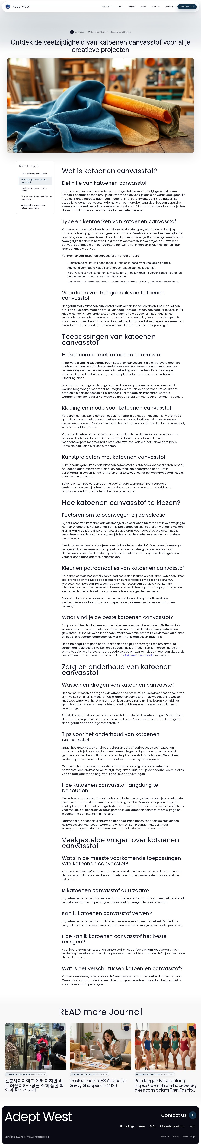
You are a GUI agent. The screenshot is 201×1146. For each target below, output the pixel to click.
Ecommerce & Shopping (121, 32)
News (142, 1126)
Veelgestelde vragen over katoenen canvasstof (33, 206)
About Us (165, 1136)
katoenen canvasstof (138, 655)
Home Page (127, 1126)
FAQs (153, 1126)
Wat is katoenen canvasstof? (34, 173)
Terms (185, 1136)
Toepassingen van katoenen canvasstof (34, 180)
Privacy (175, 1136)
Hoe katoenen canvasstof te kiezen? (34, 189)
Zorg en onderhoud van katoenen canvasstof (36, 197)
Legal (192, 1136)
